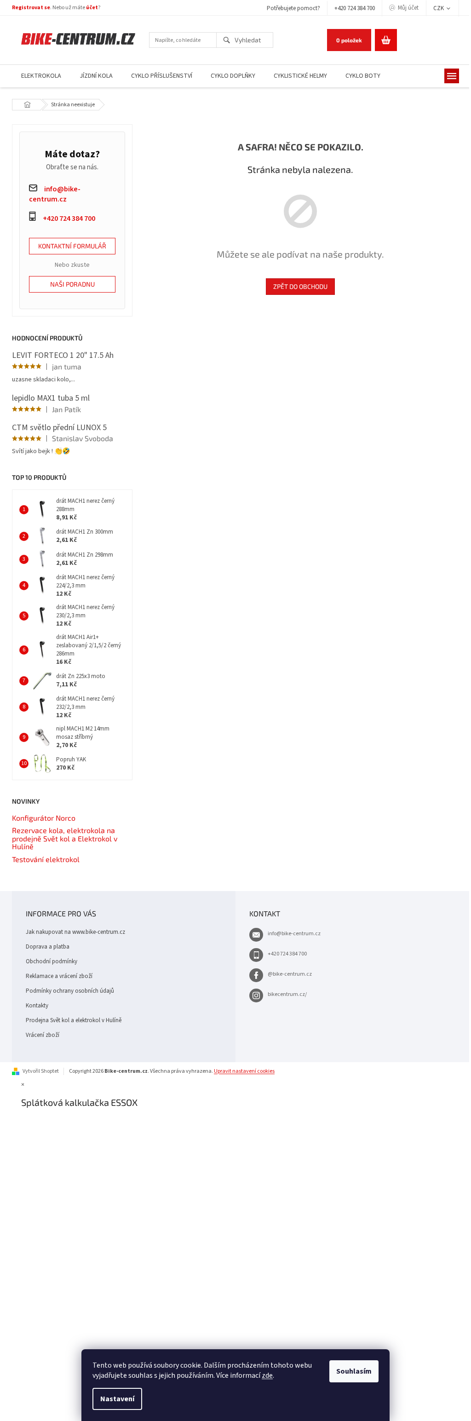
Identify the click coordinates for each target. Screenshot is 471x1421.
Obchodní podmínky (51, 961)
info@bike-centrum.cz (294, 934)
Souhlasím (354, 1371)
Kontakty (37, 1005)
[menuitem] (41, 76)
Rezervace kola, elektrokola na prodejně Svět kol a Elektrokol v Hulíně (64, 838)
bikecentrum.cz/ (287, 994)
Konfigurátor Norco (43, 818)
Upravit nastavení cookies (244, 1071)
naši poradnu (72, 284)
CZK (439, 8)
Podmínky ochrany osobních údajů (70, 991)
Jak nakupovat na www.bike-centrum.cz (75, 932)
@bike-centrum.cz (290, 974)
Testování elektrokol (46, 859)
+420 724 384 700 (354, 8)
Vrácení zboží (42, 1035)
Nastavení (117, 1399)
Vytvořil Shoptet (41, 1071)
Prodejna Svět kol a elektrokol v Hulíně (73, 1020)
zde (267, 1375)
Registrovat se (31, 8)
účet (92, 8)
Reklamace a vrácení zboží (59, 976)
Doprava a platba (47, 947)
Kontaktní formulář (72, 246)
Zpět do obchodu (300, 286)
